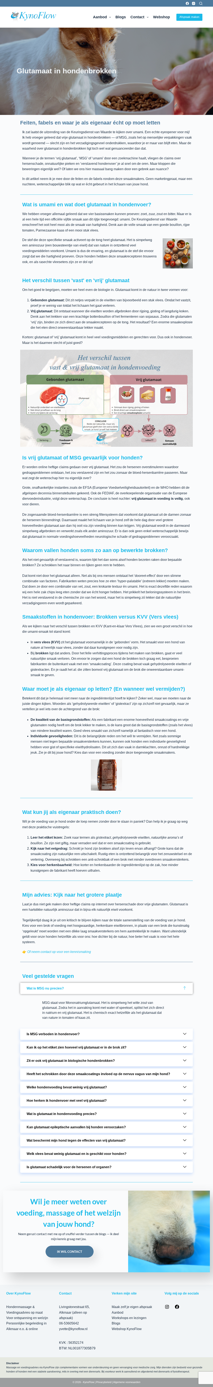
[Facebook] (187, 3)
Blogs (120, 17)
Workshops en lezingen (129, 1318)
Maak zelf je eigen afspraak (132, 1307)
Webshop (161, 17)
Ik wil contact (69, 1251)
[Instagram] (193, 3)
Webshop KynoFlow (127, 1329)
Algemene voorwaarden (126, 1382)
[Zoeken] (200, 3)
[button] (106, 988)
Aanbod (100, 17)
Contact (137, 17)
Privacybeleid (103, 1382)
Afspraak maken (189, 16)
